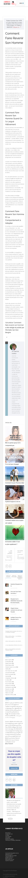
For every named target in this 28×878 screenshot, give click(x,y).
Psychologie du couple (9, 687)
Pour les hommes (8, 683)
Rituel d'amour (8, 858)
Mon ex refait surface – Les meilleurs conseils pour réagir (13, 637)
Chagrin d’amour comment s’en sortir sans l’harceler (16, 610)
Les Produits (8, 836)
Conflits (6, 668)
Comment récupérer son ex (12, 853)
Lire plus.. (10, 818)
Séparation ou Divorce (9, 694)
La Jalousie (7, 680)
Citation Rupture (8, 665)
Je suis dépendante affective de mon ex (13, 645)
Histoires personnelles (9, 674)
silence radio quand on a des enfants (13, 641)
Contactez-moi (9, 834)
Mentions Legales (9, 839)
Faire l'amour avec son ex (10, 670)
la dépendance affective (10, 678)
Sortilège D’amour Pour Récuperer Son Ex (16, 618)
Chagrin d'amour (8, 663)
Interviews (7, 676)
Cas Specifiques (8, 661)
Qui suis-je (7, 832)
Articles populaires (14, 576)
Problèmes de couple (9, 685)
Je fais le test (14, 768)
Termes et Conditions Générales (13, 840)
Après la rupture (8, 659)
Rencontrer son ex (8, 689)
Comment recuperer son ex (10, 667)
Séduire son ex (8, 692)
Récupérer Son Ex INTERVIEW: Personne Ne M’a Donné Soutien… (16, 600)
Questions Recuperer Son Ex (16, 585)
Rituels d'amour (8, 691)
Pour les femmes (8, 681)
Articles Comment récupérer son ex (19, 577)
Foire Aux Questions (9, 672)
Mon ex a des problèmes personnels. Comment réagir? (13, 649)
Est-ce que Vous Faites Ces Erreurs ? (16, 592)
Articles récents (8, 576)
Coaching (7, 837)
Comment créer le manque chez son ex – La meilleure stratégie (14, 632)
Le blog (7, 835)
